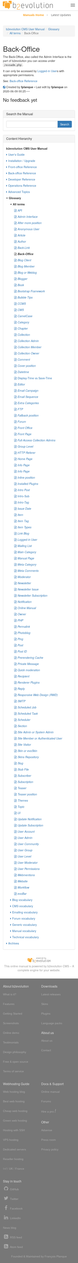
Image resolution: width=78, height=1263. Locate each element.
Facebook (16, 1208)
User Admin (25, 838)
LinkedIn (15, 1218)
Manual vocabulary (24, 931)
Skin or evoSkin (27, 751)
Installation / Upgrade (21, 161)
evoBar (22, 894)
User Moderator (28, 862)
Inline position (26, 477)
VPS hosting (10, 1139)
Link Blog (23, 533)
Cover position (27, 366)
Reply (21, 689)
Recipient (23, 676)
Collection (24, 335)
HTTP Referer (26, 453)
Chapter (23, 328)
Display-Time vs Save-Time (35, 378)
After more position (30, 223)
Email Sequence (28, 397)
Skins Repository (28, 757)
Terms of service (13, 1071)
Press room (48, 1139)
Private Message (28, 664)
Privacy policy (49, 1149)
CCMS (22, 304)
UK (11, 1168)
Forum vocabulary (23, 918)
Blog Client (24, 260)
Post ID (22, 651)
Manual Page (26, 558)
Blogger (22, 279)
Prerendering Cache (30, 658)
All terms (15, 33)
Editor (21, 384)
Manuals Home (33, 15)
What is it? (9, 994)
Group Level (25, 446)
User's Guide (16, 154)
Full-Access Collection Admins (36, 440)
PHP (20, 620)
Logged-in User (47, 71)
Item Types (24, 527)
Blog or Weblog (27, 272)
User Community (28, 844)
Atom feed (16, 1247)
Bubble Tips (25, 297)
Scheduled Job (27, 707)
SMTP (21, 701)
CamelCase (25, 316)
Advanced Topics (19, 192)
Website (23, 881)
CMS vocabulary (22, 906)
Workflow (23, 887)
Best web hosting (14, 1101)
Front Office (25, 428)
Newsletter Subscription (32, 595)
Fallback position (28, 415)
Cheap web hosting (15, 1111)
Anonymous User (28, 229)
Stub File (23, 769)
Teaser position (27, 794)
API (20, 210)
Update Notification (30, 819)
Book (21, 285)
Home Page (25, 459)
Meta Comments (28, 571)
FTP (20, 409)
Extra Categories (28, 403)
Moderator (24, 577)
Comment (24, 359)
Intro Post (24, 490)
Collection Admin (28, 341)
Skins (44, 1004)
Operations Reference (22, 186)
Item (20, 515)
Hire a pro (48, 1111)
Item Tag (23, 521)
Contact (46, 1050)
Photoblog (24, 633)
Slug (20, 763)
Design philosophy (14, 1052)
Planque (61, 1256)
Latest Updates (61, 15)
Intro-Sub (23, 496)
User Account (26, 831)
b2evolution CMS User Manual (25, 29)
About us (46, 1040)
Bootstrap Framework (31, 291)
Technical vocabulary (25, 937)
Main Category (27, 552)
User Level (24, 856)
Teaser (22, 788)
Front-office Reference (22, 167)
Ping (20, 639)
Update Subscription (30, 825)
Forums (46, 1101)
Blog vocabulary (22, 900)
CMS (21, 310)
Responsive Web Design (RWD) (38, 695)
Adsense (46, 1130)
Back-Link (24, 248)
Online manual (50, 1091)
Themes (23, 800)
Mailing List (25, 546)
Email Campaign (28, 390)
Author (22, 241)
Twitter (13, 1198)
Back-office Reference (23, 81)
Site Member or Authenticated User (40, 738)
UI (19, 813)
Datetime (23, 372)
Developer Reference (21, 179)
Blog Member (26, 266)
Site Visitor (24, 744)
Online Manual (27, 608)
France (19, 1168)
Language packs (51, 1023)
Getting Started (12, 1013)
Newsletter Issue (28, 589)
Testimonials (11, 1042)
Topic (21, 807)
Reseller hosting (13, 1159)
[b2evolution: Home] (27, 5)
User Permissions (29, 869)
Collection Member (29, 347)
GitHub (14, 1189)
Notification (25, 602)
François (50, 1256)
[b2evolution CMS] (39, 960)
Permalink (24, 626)
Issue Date (24, 508)
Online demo (11, 1032)
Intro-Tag (23, 502)
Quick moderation (29, 670)
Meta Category (27, 564)
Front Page (24, 434)
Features (8, 1004)
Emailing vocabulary (25, 912)
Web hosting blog (14, 1091)
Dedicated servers (14, 1149)
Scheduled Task (28, 713)
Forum (22, 422)
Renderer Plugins (29, 682)
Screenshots (11, 1023)
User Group (25, 850)
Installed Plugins (28, 484)
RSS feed (15, 1237)
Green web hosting (15, 1120)
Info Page (24, 465)
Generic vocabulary (24, 925)
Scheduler (24, 720)
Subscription (25, 782)
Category (23, 322)
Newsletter (24, 583)
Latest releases (51, 994)
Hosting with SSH (14, 1130)
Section (22, 726)
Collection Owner (28, 353)
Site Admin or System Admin (36, 732)
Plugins (45, 1013)
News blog (9, 1227)
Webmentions (26, 875)
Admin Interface (28, 217)
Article (21, 235)
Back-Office (25, 254)
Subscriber (24, 776)
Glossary (53, 29)
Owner (22, 614)
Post (20, 645)
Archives (13, 943)
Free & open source (15, 1061)
